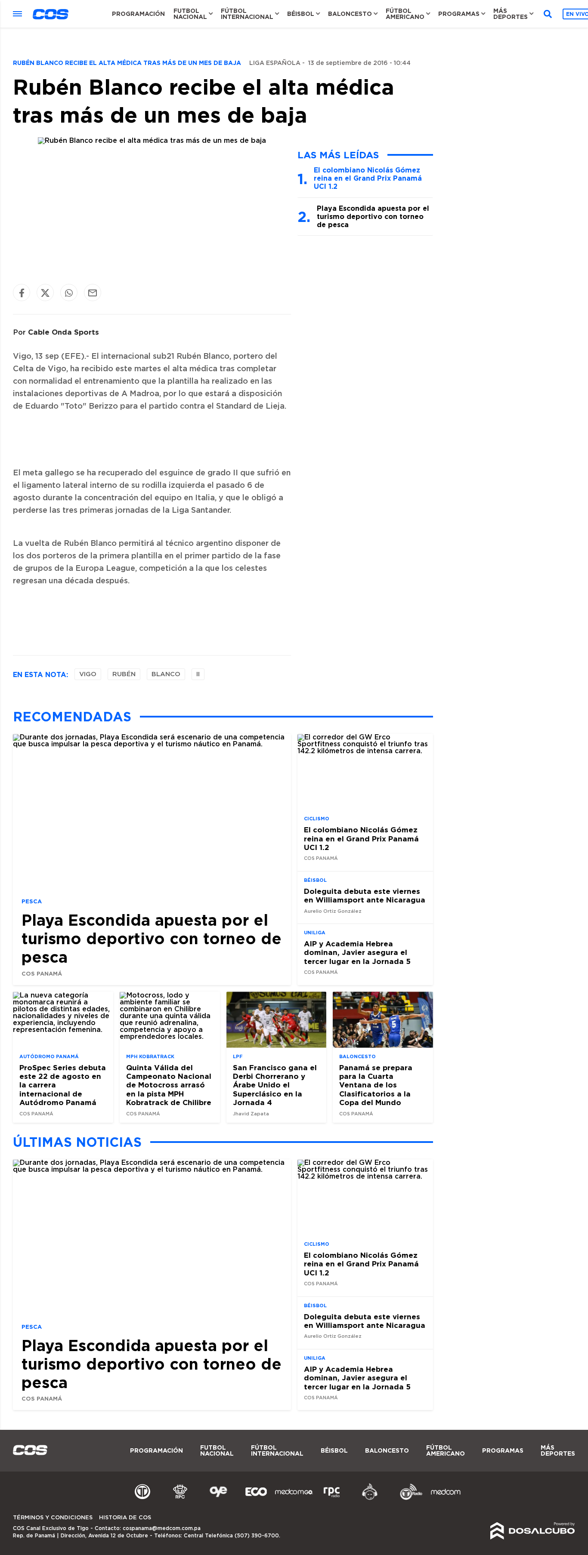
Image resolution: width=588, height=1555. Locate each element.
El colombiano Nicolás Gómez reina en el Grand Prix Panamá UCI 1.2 (368, 178)
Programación (138, 14)
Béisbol (300, 14)
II (198, 674)
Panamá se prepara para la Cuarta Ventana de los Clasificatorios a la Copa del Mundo (375, 1085)
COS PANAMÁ (42, 973)
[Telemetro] (142, 1498)
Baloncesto (350, 14)
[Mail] (92, 292)
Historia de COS (125, 1518)
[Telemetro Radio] (408, 1498)
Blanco (166, 674)
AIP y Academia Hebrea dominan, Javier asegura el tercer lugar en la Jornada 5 (357, 953)
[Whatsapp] (69, 292)
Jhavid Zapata (251, 1114)
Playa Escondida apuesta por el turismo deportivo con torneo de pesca (373, 216)
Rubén (124, 674)
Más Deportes (510, 14)
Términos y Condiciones (53, 1518)
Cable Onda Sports (63, 332)
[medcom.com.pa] (445, 1498)
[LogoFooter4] (332, 1498)
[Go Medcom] (294, 1498)
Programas (459, 14)
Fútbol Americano (405, 14)
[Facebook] (21, 292)
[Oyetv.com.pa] (218, 1498)
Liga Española (274, 63)
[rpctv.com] (180, 1498)
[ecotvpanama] (256, 1498)
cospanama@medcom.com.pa (162, 1528)
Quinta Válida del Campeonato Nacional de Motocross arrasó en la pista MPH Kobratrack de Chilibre (168, 1085)
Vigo (87, 674)
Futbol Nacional (190, 14)
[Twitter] (45, 292)
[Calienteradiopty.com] (370, 1498)
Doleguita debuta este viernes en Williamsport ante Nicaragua (364, 895)
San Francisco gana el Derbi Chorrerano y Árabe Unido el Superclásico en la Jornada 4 (275, 1085)
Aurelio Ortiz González (333, 911)
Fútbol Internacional (247, 14)
